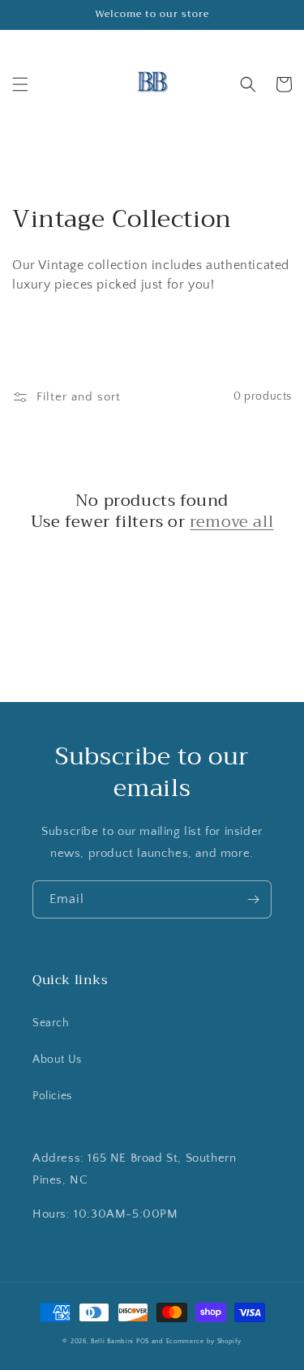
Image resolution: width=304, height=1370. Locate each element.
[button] (20, 84)
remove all (231, 522)
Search (51, 1023)
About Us (57, 1059)
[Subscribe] (253, 899)
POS (142, 1341)
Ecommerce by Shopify (204, 1341)
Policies (52, 1096)
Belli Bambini (112, 1341)
